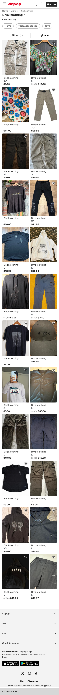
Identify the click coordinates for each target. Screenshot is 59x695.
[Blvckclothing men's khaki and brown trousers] (43, 478)
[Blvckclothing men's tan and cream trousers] (43, 104)
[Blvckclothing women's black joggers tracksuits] (43, 198)
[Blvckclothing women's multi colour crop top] (43, 57)
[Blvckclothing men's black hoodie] (43, 525)
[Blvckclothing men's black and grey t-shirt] (15, 244)
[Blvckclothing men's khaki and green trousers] (15, 431)
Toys (47, 26)
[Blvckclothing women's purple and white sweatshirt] (15, 384)
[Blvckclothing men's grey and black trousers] (15, 151)
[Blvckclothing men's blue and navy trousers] (43, 291)
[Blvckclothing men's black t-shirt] (15, 198)
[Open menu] (4, 4)
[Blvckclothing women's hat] (43, 338)
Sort (46, 35)
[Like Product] (26, 43)
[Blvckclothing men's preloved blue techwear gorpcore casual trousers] (43, 431)
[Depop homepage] (14, 4)
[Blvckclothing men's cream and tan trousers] (43, 151)
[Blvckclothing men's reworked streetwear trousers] (15, 57)
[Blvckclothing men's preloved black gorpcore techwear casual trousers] (43, 571)
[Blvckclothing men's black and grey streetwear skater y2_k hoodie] (15, 291)
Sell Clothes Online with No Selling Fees (29, 685)
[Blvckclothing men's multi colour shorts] (15, 104)
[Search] (35, 4)
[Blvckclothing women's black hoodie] (15, 525)
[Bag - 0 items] (41, 4)
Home (8, 26)
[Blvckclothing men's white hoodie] (43, 244)
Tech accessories (28, 26)
